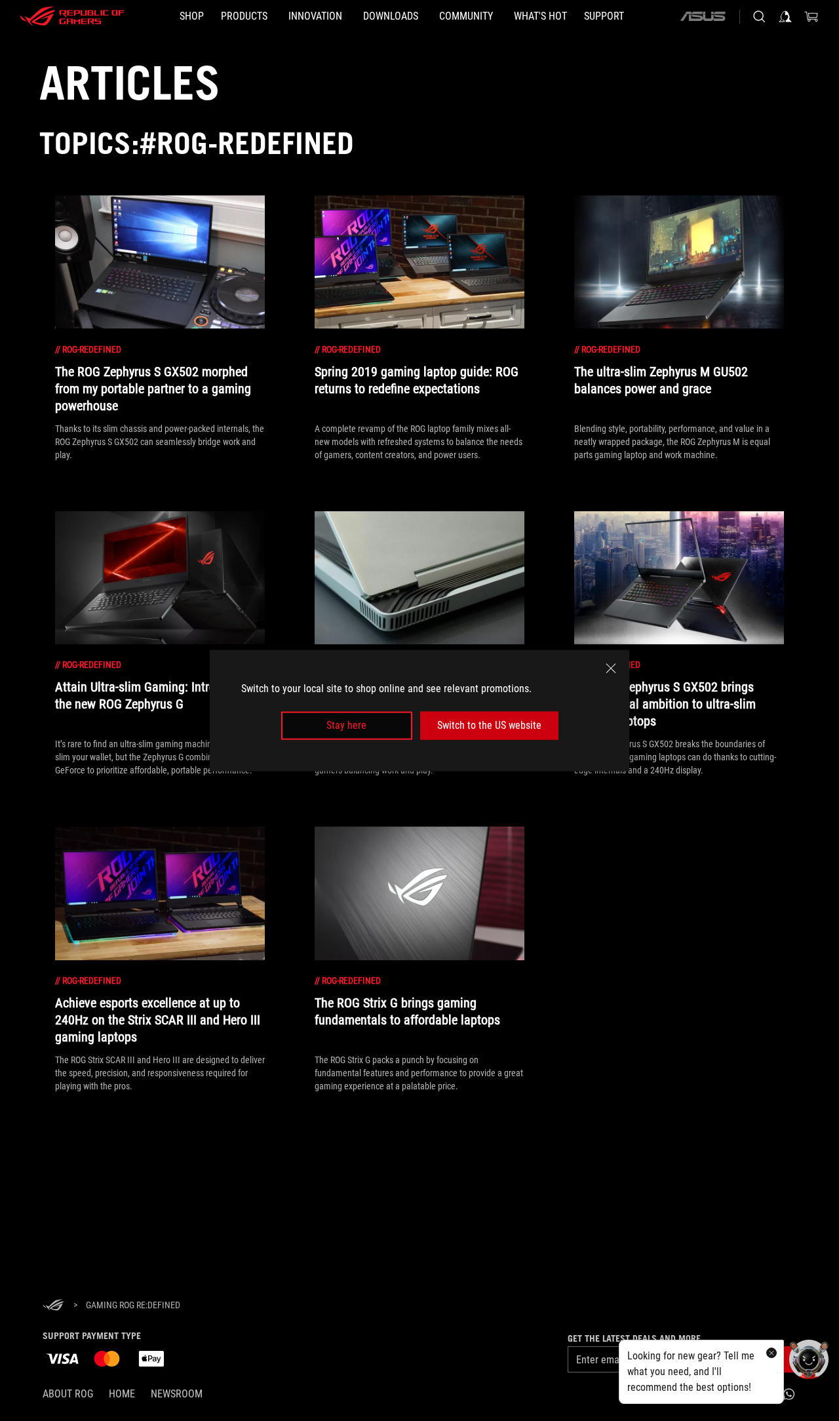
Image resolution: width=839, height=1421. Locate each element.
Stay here (346, 725)
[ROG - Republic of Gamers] (72, 16)
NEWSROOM (177, 1394)
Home (122, 1394)
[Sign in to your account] (785, 16)
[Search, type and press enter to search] (759, 16)
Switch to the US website (489, 725)
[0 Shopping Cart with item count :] (811, 16)
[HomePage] (53, 1306)
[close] (611, 668)
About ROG (68, 1394)
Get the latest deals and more (634, 1338)
